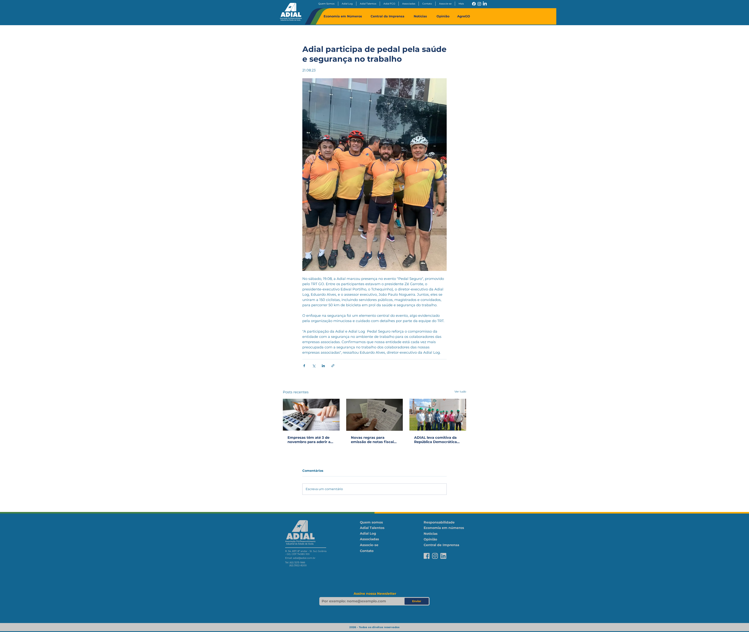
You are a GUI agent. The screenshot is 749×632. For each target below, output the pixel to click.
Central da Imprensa (387, 16)
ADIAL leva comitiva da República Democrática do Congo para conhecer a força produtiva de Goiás (436, 439)
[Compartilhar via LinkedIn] (323, 366)
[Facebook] (473, 3)
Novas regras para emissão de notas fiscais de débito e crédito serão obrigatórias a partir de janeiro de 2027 (373, 439)
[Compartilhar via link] (333, 366)
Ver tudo (460, 391)
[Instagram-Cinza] (435, 556)
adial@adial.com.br (304, 557)
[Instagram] (479, 3)
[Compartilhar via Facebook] (304, 366)
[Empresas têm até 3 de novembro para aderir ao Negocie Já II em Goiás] (311, 415)
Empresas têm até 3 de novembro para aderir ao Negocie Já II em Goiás (310, 439)
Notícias (420, 16)
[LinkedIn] (484, 3)
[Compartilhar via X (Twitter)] (314, 366)
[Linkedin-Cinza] (443, 556)
